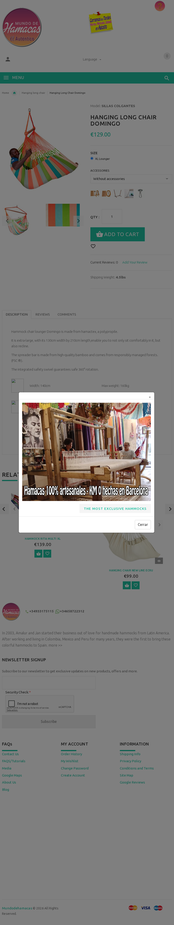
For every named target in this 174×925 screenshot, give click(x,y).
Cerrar (143, 524)
